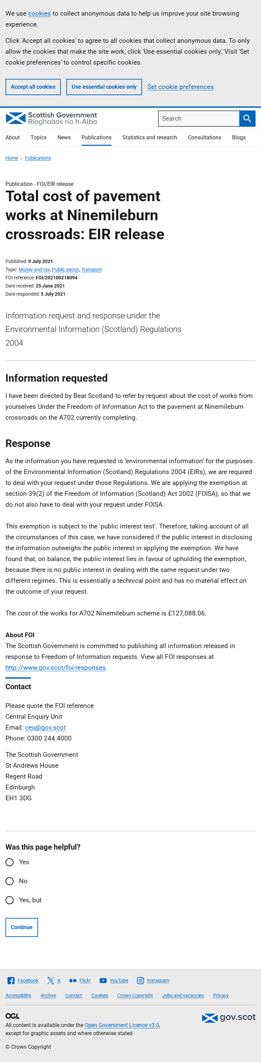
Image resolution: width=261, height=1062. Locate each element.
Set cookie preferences (180, 87)
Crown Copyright (135, 995)
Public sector (65, 269)
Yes (24, 862)
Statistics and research (149, 137)
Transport (91, 269)
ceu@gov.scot (45, 727)
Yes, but (30, 900)
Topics (39, 137)
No (23, 881)
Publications (96, 137)
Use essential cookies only (104, 87)
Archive (48, 995)
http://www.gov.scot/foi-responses (55, 668)
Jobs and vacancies (183, 995)
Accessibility (18, 995)
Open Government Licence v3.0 (122, 1025)
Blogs (239, 137)
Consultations (204, 137)
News (64, 137)
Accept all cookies (33, 87)
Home (11, 158)
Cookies (99, 995)
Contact (73, 995)
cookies (39, 13)
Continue (22, 927)
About (12, 137)
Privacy (221, 995)
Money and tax (34, 269)
